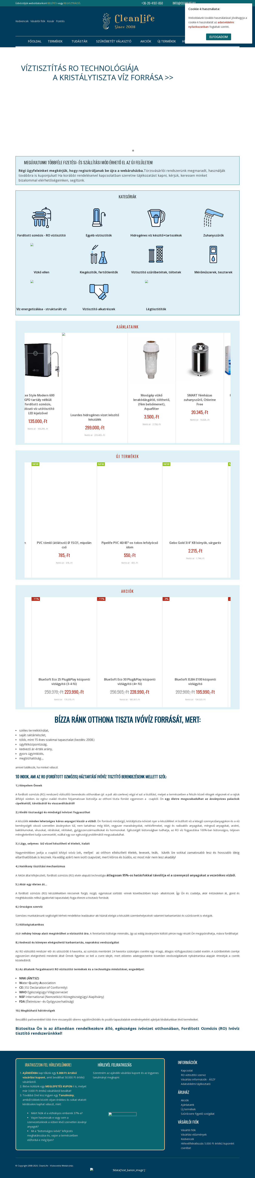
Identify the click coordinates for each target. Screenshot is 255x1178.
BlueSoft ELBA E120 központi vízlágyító (217, 681)
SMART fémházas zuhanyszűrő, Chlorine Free (148, 399)
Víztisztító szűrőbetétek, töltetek (156, 272)
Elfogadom (218, 37)
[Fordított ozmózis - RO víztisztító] (41, 217)
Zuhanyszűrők (213, 235)
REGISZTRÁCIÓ (72, 3)
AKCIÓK (127, 591)
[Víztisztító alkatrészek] (99, 291)
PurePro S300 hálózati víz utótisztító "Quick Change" (196, 399)
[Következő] (238, 388)
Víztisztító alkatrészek (99, 309)
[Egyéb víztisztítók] (99, 217)
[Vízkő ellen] (41, 254)
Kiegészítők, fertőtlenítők (99, 272)
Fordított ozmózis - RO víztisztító (41, 235)
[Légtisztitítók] (156, 291)
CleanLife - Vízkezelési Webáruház (56, 1165)
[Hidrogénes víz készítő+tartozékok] (156, 217)
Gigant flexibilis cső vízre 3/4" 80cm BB (217, 543)
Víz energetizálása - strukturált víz (41, 309)
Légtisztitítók (156, 309)
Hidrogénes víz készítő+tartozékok (156, 235)
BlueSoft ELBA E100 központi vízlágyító (151, 681)
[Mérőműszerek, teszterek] (213, 254)
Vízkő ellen (41, 272)
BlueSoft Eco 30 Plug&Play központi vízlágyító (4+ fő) (86, 681)
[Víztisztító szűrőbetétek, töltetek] (156, 254)
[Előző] (17, 388)
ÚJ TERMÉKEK (127, 456)
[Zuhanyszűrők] (213, 217)
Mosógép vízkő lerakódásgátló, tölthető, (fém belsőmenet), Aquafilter (100, 402)
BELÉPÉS (52, 3)
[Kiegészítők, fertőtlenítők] (99, 254)
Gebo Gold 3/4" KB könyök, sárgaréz (151, 543)
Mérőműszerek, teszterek (213, 272)
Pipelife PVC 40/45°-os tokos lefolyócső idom (86, 545)
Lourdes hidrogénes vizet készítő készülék (43, 417)
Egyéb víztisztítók (99, 235)
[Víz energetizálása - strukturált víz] (41, 291)
